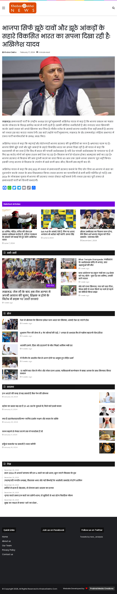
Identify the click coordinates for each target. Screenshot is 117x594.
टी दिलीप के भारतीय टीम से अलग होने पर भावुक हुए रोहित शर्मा (46, 358)
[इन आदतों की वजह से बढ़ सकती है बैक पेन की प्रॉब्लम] (107, 397)
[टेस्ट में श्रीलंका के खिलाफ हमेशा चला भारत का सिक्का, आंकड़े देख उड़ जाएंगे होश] (10, 324)
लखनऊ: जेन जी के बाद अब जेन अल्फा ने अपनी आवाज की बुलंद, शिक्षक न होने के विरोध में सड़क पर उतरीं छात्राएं (26, 295)
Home (5, 536)
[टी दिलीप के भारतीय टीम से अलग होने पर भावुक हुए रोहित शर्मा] (10, 362)
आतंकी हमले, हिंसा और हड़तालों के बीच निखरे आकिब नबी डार (46, 345)
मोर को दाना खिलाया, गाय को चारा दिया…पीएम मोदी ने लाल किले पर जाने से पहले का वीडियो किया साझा (96, 289)
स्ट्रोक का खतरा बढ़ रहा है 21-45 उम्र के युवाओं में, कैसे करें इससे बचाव (31, 406)
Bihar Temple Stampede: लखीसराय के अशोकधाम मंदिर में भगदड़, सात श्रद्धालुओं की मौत (95, 262)
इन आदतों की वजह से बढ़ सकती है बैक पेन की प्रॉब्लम (25, 393)
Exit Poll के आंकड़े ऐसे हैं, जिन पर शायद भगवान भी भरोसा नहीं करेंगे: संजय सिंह (58, 233)
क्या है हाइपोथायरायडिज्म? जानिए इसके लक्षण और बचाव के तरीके (30, 418)
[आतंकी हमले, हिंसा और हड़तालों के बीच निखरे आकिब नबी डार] (10, 349)
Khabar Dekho (10, 52)
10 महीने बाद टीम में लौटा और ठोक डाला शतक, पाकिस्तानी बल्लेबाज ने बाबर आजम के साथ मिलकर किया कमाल (65, 372)
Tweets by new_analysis (91, 536)
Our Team (7, 545)
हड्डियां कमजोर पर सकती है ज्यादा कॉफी (19, 444)
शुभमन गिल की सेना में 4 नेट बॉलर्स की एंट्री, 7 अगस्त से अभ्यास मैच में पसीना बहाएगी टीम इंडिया (61, 332)
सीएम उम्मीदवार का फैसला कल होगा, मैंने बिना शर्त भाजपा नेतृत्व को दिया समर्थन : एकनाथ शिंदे (96, 234)
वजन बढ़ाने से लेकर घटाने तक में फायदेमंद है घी (22, 431)
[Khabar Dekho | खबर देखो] (22, 7)
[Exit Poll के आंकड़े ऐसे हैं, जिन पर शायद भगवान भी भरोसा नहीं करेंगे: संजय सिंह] (58, 219)
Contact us (7, 554)
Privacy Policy (8, 550)
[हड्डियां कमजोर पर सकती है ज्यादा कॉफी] (107, 448)
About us (6, 541)
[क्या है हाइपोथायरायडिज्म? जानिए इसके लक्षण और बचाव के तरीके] (107, 423)
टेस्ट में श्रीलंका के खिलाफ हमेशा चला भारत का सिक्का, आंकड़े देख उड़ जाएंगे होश (54, 320)
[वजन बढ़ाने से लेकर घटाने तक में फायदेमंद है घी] (107, 435)
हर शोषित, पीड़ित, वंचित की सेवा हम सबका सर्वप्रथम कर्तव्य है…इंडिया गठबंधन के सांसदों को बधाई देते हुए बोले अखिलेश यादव (19, 235)
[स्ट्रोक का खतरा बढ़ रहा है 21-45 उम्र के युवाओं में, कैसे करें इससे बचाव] (107, 410)
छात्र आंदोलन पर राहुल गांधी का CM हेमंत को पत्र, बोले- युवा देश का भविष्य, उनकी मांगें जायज (96, 276)
